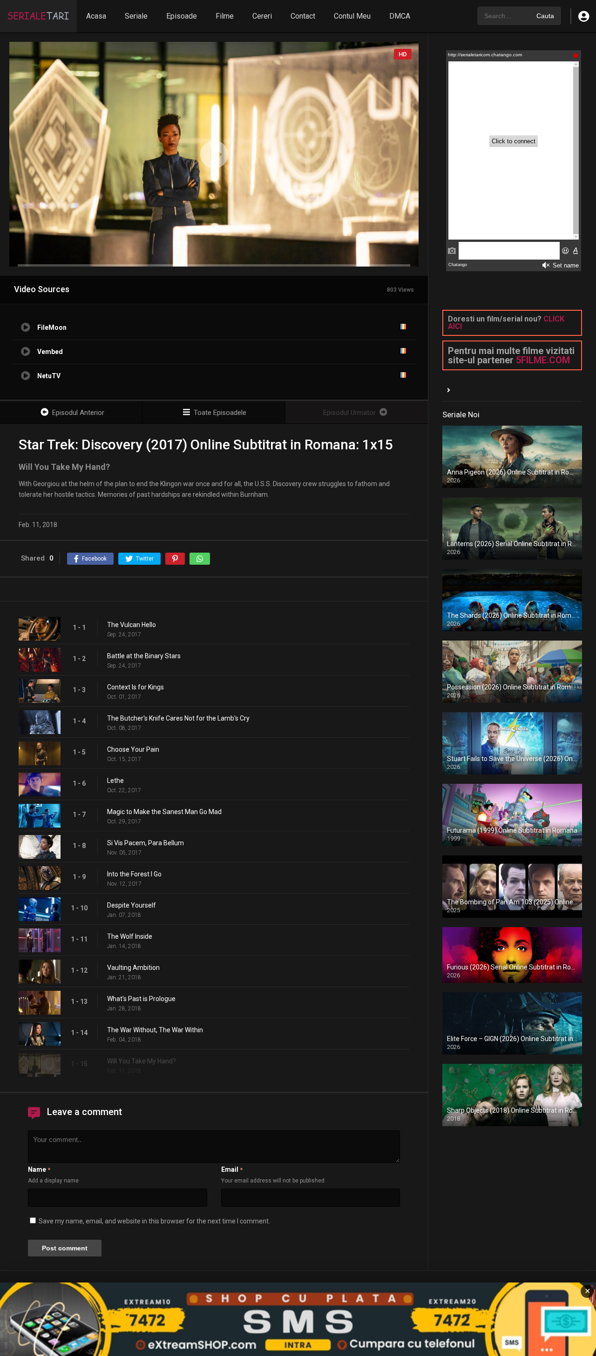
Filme (225, 16)
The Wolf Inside (129, 936)
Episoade (181, 16)
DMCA (399, 16)
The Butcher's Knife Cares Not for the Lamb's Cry (178, 718)
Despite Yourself (131, 905)
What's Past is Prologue (141, 998)
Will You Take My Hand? (141, 1061)
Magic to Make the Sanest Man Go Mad (164, 811)
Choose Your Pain (133, 749)
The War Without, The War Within (155, 1030)
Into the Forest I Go (134, 874)
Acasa (96, 16)
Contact (303, 16)
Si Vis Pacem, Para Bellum (145, 843)
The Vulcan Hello (131, 624)
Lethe (115, 780)
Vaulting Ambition (133, 967)
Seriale (136, 16)
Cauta (545, 16)
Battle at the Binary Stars (144, 656)
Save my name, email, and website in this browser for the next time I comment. (154, 1221)
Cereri (262, 16)
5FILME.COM (543, 360)
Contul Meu (352, 16)
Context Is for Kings (135, 687)
